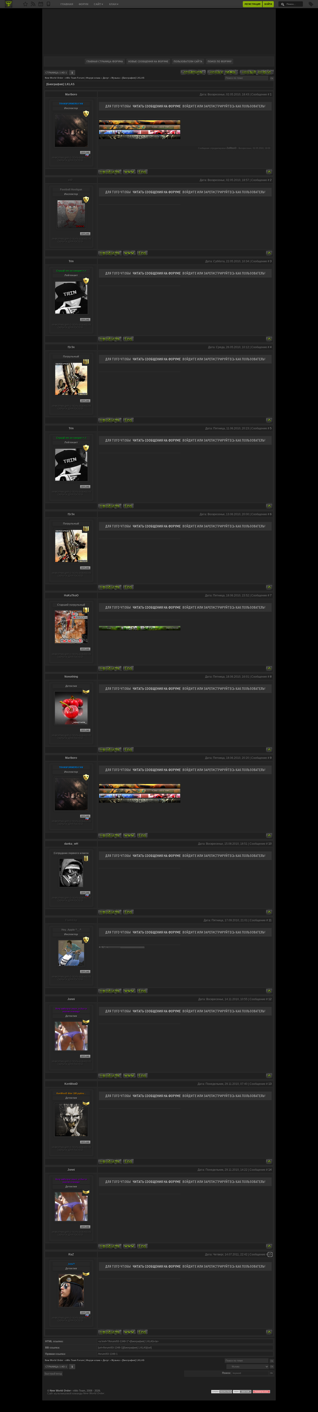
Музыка (116, 78)
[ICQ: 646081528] (142, 1076)
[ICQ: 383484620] (142, 991)
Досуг (106, 78)
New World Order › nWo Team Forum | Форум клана (72, 78)
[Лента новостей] (33, 5)
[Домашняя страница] (129, 172)
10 (270, 843)
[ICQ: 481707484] (142, 1332)
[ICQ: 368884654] (128, 668)
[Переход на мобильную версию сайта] (48, 5)
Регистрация (252, 4)
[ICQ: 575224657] (128, 339)
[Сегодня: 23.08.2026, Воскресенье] (40, 5)
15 (270, 1254)
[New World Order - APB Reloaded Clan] (25, 5)
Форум (83, 4)
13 (270, 1084)
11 (270, 920)
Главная (67, 4)
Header (159, 31)
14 (270, 1169)
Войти (268, 4)
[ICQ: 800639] (128, 750)
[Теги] (311, 5)
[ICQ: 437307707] (128, 1161)
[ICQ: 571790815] (142, 172)
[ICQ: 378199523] (142, 253)
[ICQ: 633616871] (128, 912)
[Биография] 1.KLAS (133, 78)
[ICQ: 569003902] (128, 420)
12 (270, 999)
